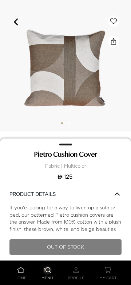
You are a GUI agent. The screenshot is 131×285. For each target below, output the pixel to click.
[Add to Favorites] (113, 21)
